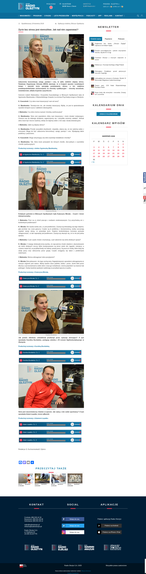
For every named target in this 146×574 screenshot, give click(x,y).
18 (99, 153)
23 (123, 153)
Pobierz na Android (111, 525)
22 (118, 153)
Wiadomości (25, 16)
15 (118, 150)
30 (123, 156)
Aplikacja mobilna (64, 23)
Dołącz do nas (74, 519)
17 (94, 153)
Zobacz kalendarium (108, 114)
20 (109, 153)
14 (113, 150)
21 (113, 153)
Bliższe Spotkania (77, 23)
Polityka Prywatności (73, 573)
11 (99, 150)
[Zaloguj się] (142, 16)
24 (94, 156)
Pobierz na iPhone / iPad (111, 532)
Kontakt (119, 16)
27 (109, 156)
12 (104, 150)
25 (99, 156)
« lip (92, 162)
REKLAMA (108, 16)
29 (118, 156)
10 (94, 150)
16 (123, 150)
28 (113, 156)
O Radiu (47, 16)
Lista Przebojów (61, 16)
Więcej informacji (86, 571)
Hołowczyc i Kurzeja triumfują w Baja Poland (109, 65)
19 (104, 153)
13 (109, 150)
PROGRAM (37, 16)
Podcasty (90, 16)
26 (104, 156)
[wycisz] (72, 154)
